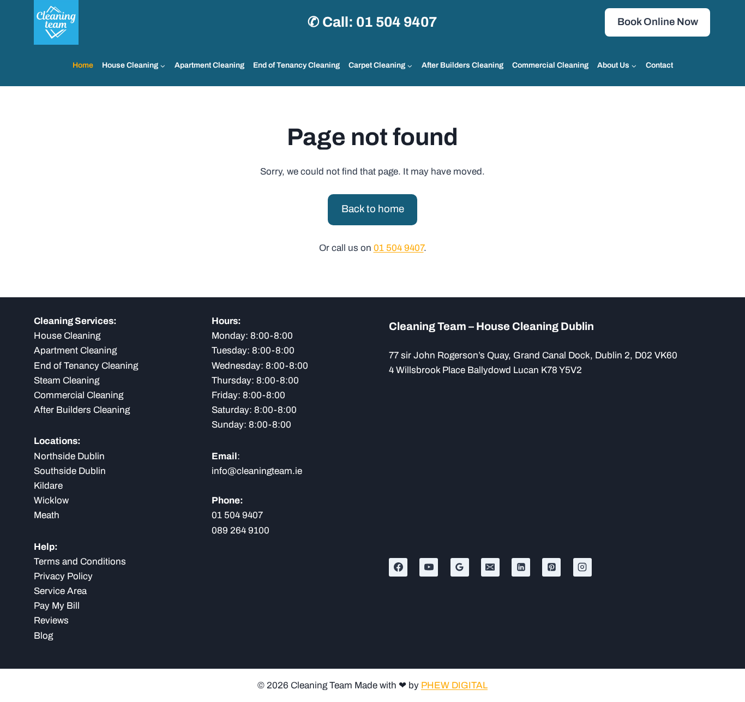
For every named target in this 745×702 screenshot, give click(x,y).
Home (83, 65)
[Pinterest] (551, 567)
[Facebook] (398, 567)
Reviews (51, 620)
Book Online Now (657, 21)
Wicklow (51, 500)
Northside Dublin (69, 456)
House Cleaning (67, 336)
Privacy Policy (63, 576)
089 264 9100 (240, 530)
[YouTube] (428, 567)
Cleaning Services (73, 321)
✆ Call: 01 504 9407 (372, 21)
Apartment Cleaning (209, 65)
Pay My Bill (57, 606)
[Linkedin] (521, 567)
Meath (46, 515)
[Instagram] (582, 567)
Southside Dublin (70, 471)
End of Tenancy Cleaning (296, 65)
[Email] (490, 567)
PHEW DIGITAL (454, 685)
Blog (43, 636)
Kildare (48, 486)
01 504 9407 (399, 248)
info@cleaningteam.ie (257, 471)
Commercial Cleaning (550, 65)
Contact (659, 65)
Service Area (60, 591)
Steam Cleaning (66, 380)
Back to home (372, 208)
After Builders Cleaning (462, 65)
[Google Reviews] (459, 567)
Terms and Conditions (80, 561)
